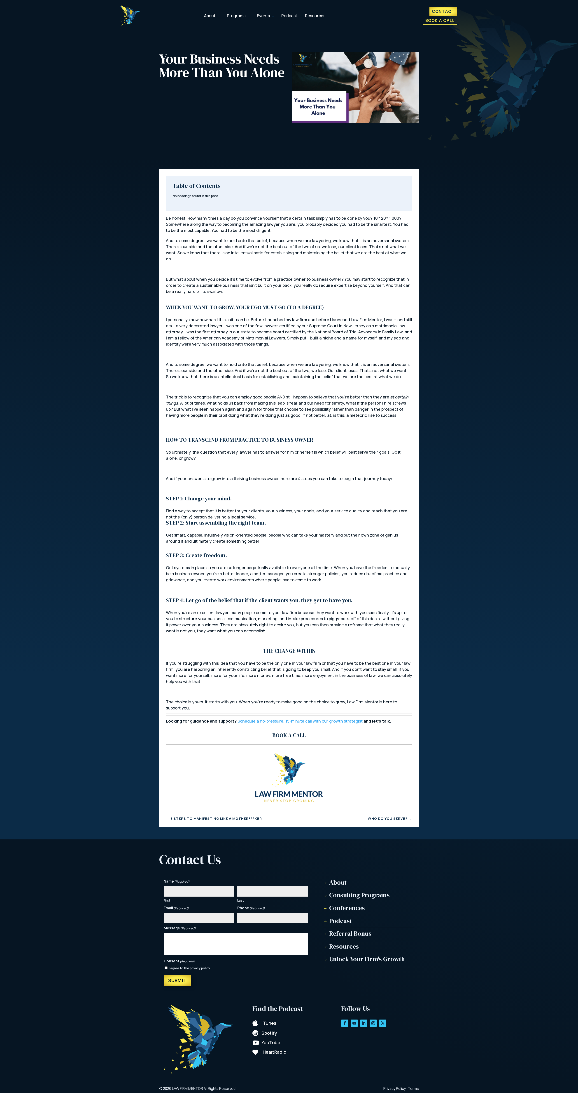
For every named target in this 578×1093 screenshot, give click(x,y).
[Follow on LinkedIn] (363, 1023)
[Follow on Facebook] (344, 1023)
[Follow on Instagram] (373, 1023)
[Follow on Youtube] (354, 1023)
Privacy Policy (394, 1088)
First (167, 900)
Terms (413, 1088)
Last (240, 900)
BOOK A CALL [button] (289, 735)
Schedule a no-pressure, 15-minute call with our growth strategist (300, 721)
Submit (177, 980)
